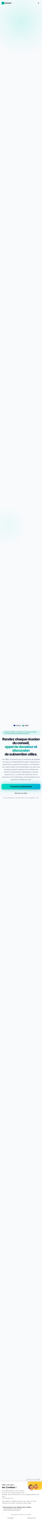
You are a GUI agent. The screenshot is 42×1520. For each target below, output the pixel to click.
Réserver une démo (21, 793)
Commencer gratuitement (21, 787)
